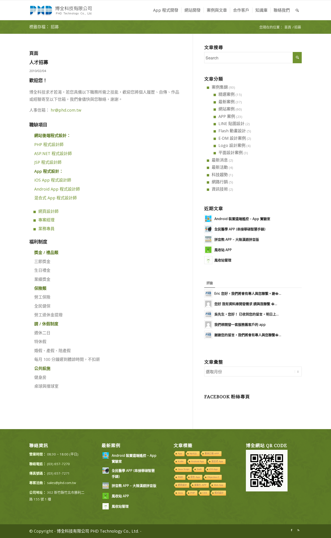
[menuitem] (165, 10)
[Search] (297, 10)
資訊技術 (220, 189)
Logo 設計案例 (231, 145)
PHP (192, 493)
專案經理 (46, 220)
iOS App (213, 469)
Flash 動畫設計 (232, 130)
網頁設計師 (48, 211)
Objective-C (213, 477)
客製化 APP (200, 485)
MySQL (193, 453)
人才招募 (38, 62)
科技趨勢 (220, 174)
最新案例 (226, 101)
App (180, 453)
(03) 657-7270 (58, 463)
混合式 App (217, 461)
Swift (199, 469)
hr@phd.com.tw (66, 110)
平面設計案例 (230, 152)
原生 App (195, 477)
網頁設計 (182, 485)
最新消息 (220, 160)
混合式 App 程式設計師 (55, 197)
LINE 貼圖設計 (231, 123)
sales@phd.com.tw (61, 482)
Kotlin (181, 461)
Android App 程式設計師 (57, 189)
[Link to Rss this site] (298, 530)
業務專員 (46, 228)
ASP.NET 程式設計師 (53, 153)
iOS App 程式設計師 (52, 180)
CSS (204, 493)
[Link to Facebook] (291, 530)
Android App (197, 461)
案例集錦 (220, 87)
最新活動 (220, 167)
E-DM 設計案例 (232, 138)
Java (180, 493)
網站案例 (226, 109)
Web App (218, 485)
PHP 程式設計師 (48, 144)
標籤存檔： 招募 (44, 27)
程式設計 (219, 493)
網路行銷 (220, 182)
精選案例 (226, 94)
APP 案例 (226, 116)
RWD (180, 477)
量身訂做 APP (212, 453)
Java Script (183, 469)
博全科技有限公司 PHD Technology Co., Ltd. (98, 531)
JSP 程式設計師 (47, 162)
